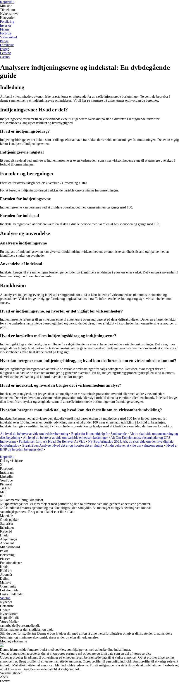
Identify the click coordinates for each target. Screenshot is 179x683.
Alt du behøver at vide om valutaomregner (134, 445)
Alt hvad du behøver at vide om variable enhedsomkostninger (65, 437)
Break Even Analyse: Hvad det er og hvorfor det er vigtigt (62, 445)
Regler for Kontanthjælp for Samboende (99, 433)
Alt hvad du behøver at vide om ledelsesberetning (34, 433)
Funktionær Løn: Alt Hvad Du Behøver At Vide (52, 441)
